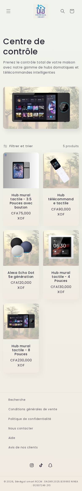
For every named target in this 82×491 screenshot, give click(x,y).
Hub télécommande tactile (61, 199)
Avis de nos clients (23, 447)
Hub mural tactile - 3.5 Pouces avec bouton (21, 201)
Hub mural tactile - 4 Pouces (61, 277)
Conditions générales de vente (32, 409)
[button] (8, 11)
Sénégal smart (24, 481)
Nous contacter (20, 428)
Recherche (16, 400)
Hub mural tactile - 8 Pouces (21, 350)
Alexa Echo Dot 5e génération (21, 275)
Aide (11, 438)
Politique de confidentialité (29, 419)
